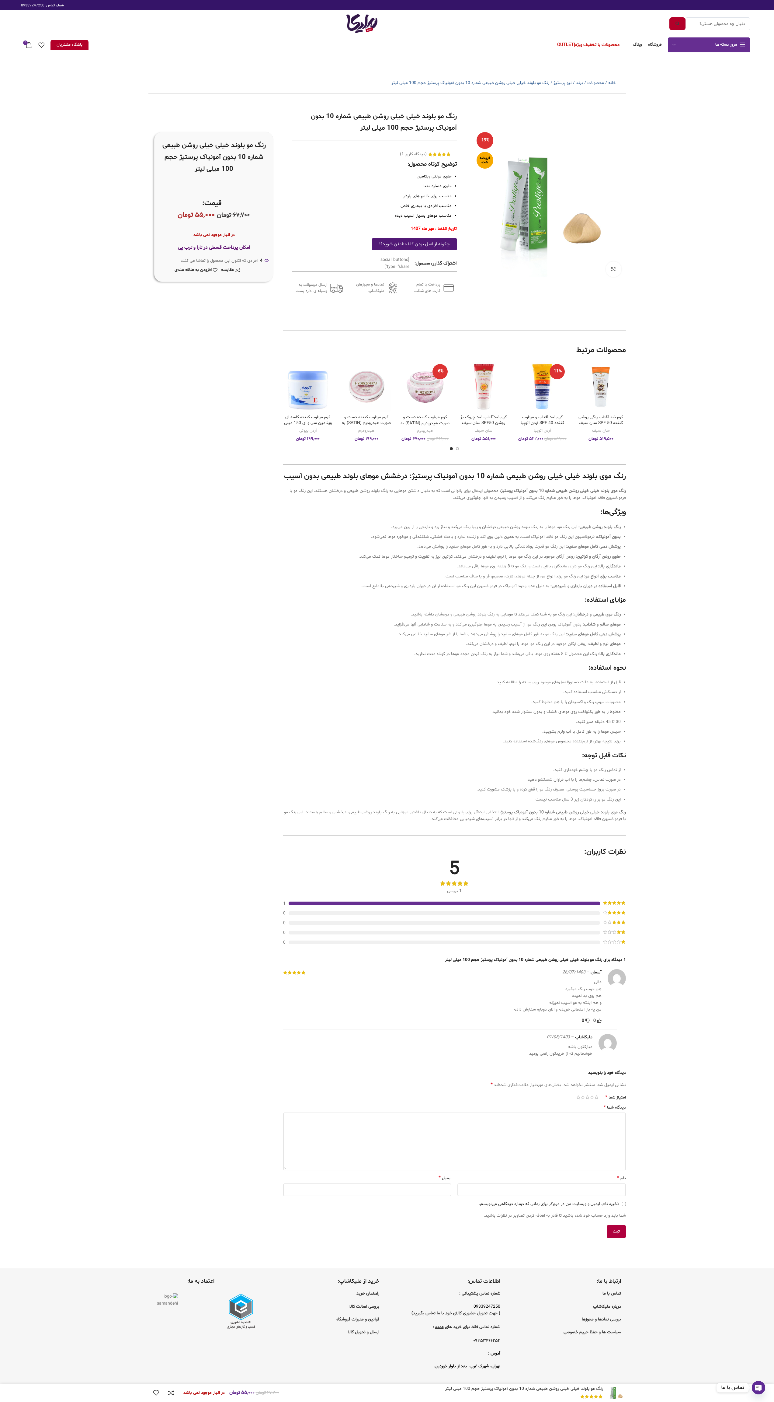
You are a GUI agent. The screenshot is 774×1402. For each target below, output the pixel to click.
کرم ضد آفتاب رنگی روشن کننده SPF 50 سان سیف (600, 420)
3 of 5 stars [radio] (587, 1097)
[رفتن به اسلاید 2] (451, 448)
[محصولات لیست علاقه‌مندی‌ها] (41, 45)
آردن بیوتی (308, 430)
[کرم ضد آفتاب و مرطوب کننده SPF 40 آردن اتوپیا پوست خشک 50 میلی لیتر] (542, 387)
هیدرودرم (425, 431)
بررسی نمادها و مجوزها (601, 1319)
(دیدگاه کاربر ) (413, 154)
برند (579, 83)
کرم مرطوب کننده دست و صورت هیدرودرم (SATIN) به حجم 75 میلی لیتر (366, 423)
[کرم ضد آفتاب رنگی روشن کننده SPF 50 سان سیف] (601, 387)
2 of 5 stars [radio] (592, 1097)
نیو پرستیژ (563, 83)
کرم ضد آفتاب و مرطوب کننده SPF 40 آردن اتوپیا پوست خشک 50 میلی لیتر (542, 423)
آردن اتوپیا (542, 430)
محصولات (595, 83)
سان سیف (601, 430)
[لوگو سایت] (361, 24)
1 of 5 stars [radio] (596, 1097)
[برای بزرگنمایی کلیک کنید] (613, 269)
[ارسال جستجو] (677, 23)
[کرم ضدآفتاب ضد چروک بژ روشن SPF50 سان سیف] (483, 387)
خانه (612, 83)
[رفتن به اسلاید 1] (457, 448)
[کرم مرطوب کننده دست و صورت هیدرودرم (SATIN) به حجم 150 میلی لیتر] (425, 387)
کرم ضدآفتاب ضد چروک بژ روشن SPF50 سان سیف (483, 420)
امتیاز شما (615, 1097)
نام (621, 1178)
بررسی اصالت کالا (364, 1306)
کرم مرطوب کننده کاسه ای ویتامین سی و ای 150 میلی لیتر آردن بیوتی (308, 423)
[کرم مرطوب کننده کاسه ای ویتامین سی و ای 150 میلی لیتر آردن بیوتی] (308, 387)
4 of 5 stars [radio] (583, 1097)
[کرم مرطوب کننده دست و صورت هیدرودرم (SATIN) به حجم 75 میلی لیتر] (366, 387)
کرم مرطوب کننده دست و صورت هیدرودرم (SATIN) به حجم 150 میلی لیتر (425, 423)
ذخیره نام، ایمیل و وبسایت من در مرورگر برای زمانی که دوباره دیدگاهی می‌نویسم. (549, 1204)
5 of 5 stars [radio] (578, 1097)
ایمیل (445, 1178)
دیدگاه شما (615, 1107)
